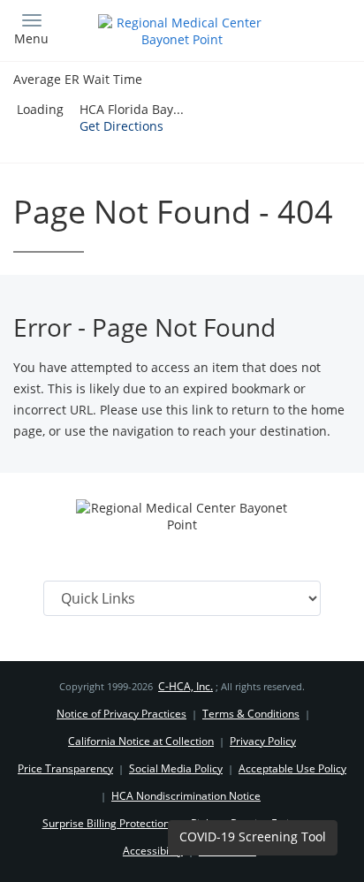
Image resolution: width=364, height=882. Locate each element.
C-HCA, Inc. (185, 686)
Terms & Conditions (251, 713)
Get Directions (121, 126)
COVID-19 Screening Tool (252, 836)
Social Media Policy (176, 768)
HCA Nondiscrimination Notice (186, 795)
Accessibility (153, 850)
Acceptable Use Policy (292, 768)
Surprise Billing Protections (108, 823)
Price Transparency (65, 768)
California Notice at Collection (141, 741)
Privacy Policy (263, 741)
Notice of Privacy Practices (121, 713)
